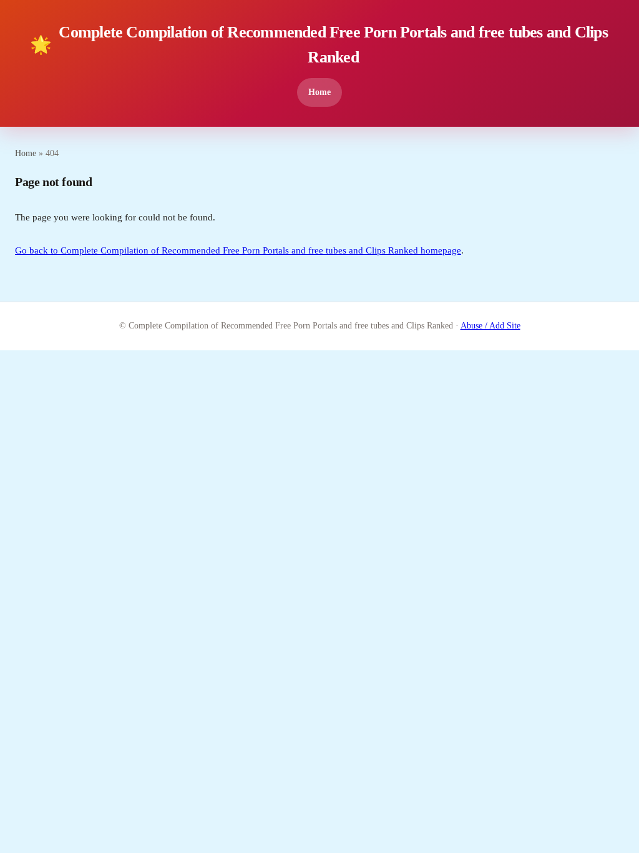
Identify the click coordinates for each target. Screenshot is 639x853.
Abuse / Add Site (490, 325)
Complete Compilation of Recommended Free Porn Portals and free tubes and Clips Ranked (319, 44)
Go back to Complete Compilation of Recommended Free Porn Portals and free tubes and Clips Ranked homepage (238, 250)
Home (319, 92)
